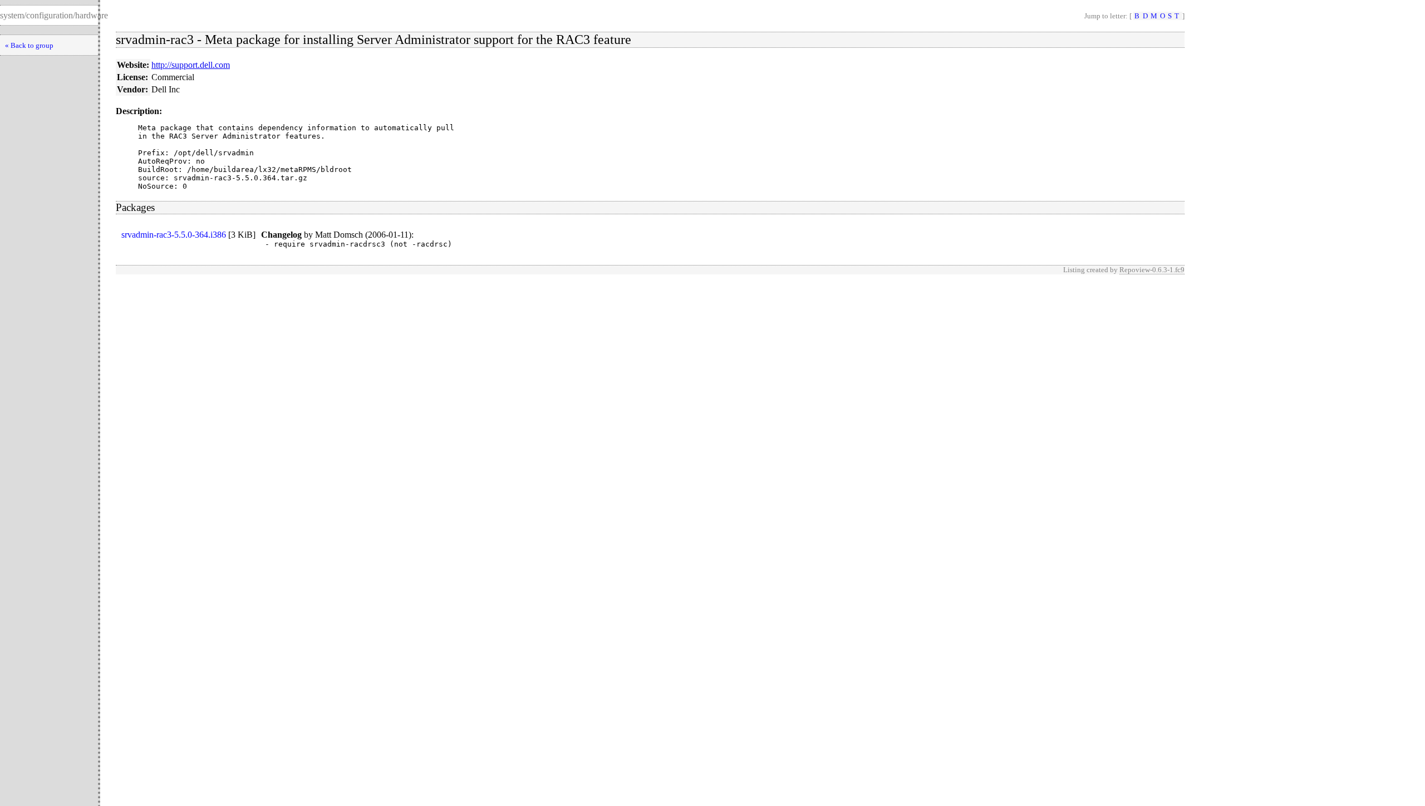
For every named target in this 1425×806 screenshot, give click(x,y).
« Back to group (29, 45)
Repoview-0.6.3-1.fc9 (1152, 270)
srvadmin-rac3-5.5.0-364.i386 (173, 234)
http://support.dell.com (190, 65)
